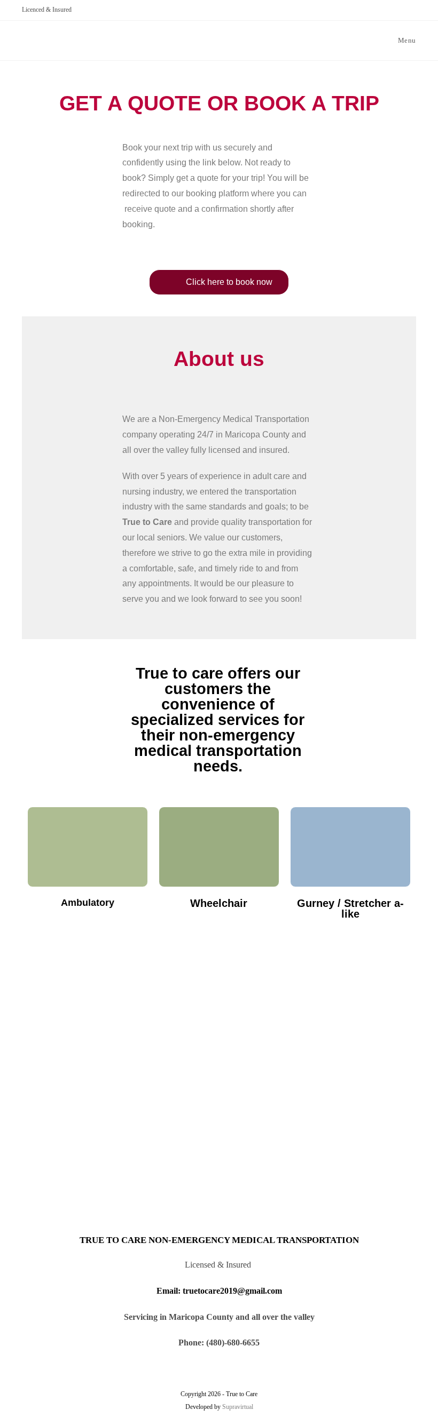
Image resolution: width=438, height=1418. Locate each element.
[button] (219, 282)
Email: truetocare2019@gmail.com (219, 1290)
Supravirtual (237, 1407)
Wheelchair (218, 903)
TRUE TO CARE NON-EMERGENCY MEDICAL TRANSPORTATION (219, 1240)
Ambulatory (87, 902)
